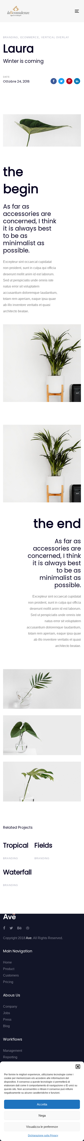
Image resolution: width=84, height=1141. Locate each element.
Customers (11, 975)
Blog (6, 1026)
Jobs (6, 1013)
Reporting (10, 1057)
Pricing (8, 982)
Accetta (42, 1104)
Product (8, 969)
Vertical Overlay (55, 37)
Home (7, 962)
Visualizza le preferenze (42, 1126)
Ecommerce (29, 37)
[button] (78, 1067)
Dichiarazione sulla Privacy (43, 1135)
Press (7, 1019)
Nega (42, 1115)
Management (12, 1050)
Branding (10, 37)
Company (10, 1006)
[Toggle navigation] (66, 11)
